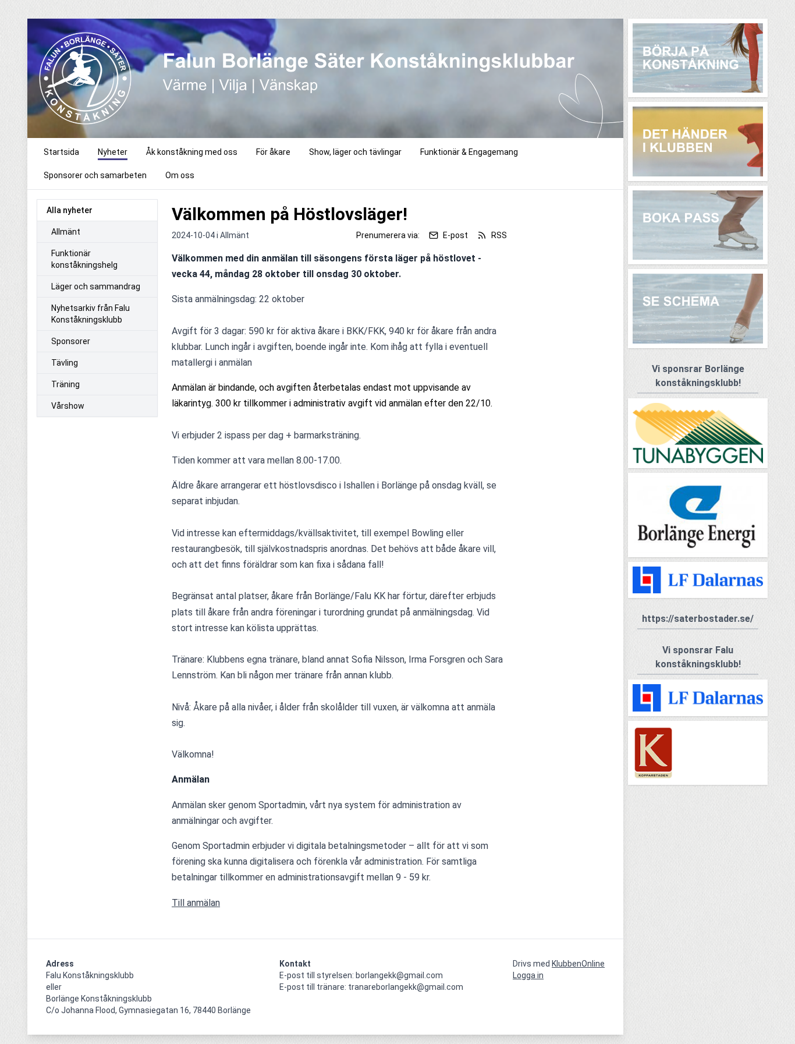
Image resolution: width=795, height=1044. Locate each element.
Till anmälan (196, 902)
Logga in (528, 975)
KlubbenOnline (578, 963)
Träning (65, 384)
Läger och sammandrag (95, 286)
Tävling (64, 362)
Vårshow (67, 405)
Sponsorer (70, 341)
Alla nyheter (70, 210)
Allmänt (65, 231)
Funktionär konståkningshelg (84, 259)
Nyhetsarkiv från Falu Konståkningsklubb (90, 313)
